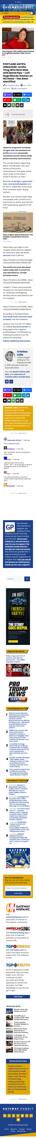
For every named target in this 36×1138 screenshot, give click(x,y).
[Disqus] (18, 462)
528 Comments (20, 88)
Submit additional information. (17, 341)
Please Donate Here (18, 1061)
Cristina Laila (22, 353)
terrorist (6, 255)
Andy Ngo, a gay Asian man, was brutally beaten (17, 182)
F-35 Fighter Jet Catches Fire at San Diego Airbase (21, 1037)
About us (14, 1129)
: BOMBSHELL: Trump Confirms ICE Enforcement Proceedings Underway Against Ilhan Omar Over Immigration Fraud (19, 826)
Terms (13, 1131)
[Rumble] (22, 1115)
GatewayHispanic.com (16, 917)
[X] (13, 1115)
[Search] (27, 578)
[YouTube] (18, 1119)
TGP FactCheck (14, 986)
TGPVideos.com (17, 950)
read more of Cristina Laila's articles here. (17, 375)
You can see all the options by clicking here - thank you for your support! (18, 562)
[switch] (33, 13)
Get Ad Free (21, 1131)
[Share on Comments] (9, 105)
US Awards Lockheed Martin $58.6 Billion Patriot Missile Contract (21, 1050)
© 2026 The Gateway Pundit (18, 1125)
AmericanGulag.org (18, 933)
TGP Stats (18, 996)
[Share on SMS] (13, 105)
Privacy (29, 1129)
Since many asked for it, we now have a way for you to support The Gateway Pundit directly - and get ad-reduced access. (17, 544)
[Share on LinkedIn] (28, 100)
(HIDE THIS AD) (22, 27)
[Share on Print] (22, 105)
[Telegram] (26, 1115)
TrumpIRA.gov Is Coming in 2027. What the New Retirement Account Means (21, 1017)
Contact (22, 1129)
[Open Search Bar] (26, 13)
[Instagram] (31, 1115)
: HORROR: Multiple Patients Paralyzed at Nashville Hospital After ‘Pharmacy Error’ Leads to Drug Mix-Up (20, 838)
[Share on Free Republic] (5, 105)
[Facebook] (18, 1115)
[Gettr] (9, 1115)
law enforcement (20, 326)
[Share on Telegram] (24, 100)
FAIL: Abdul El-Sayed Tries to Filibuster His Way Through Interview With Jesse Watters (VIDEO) (20, 772)
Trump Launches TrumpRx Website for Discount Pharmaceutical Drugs (21, 1024)
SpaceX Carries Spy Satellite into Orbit (21, 1010)
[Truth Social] (4, 1115)
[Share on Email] (17, 105)
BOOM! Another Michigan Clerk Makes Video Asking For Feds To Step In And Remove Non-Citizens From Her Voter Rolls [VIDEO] (20, 762)
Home (6, 1129)
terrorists (13, 153)
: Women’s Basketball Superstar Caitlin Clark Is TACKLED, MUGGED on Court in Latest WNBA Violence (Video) (18, 789)
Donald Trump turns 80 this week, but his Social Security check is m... (22, 1043)
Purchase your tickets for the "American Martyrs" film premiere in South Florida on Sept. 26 (18, 19)
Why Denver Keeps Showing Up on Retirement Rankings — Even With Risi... (21, 1030)
